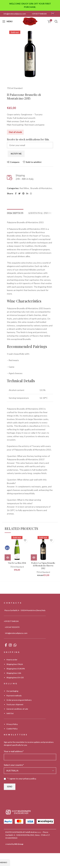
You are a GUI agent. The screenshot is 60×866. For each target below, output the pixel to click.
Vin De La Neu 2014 (17, 563)
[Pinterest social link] (23, 193)
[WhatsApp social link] (31, 193)
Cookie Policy (12, 728)
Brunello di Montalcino (41, 188)
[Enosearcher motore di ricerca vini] (18, 812)
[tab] (15, 212)
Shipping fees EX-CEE (15, 677)
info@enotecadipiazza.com (15, 14)
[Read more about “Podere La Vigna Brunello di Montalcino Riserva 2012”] (34, 557)
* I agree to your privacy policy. (21, 778)
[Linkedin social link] (27, 193)
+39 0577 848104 (39, 14)
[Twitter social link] (19, 193)
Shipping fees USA (13, 673)
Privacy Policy (12, 724)
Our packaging (12, 691)
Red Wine (24, 188)
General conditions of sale (17, 709)
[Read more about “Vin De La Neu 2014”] (8, 557)
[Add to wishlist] (25, 540)
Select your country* (14, 765)
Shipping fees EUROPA (15, 668)
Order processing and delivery (19, 700)
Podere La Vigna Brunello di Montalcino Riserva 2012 (43, 566)
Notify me (16, 153)
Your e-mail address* (14, 751)
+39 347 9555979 (12, 627)
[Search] (56, 21)
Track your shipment (14, 704)
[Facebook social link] (15, 193)
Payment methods (14, 695)
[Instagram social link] (10, 645)
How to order (11, 659)
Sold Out (10, 713)
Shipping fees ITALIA (14, 664)
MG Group (18, 844)
